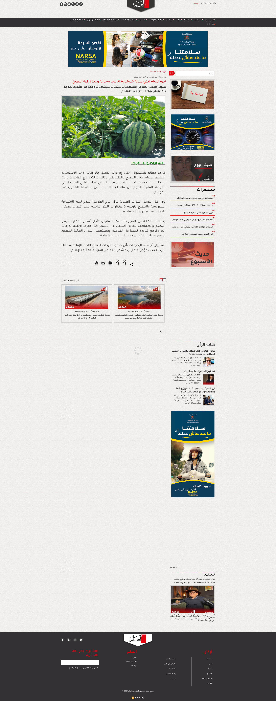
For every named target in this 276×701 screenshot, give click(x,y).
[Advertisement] (134, 350)
